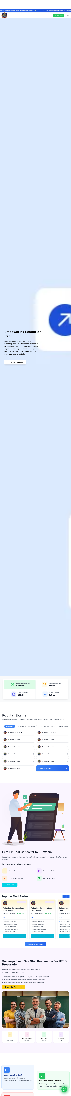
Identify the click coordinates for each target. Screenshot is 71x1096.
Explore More (10, 885)
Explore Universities (15, 362)
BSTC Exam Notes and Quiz (26, 726)
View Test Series (14, 936)
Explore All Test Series (35, 944)
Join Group (60, 15)
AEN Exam (9, 726)
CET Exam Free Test (46, 726)
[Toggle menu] (68, 15)
